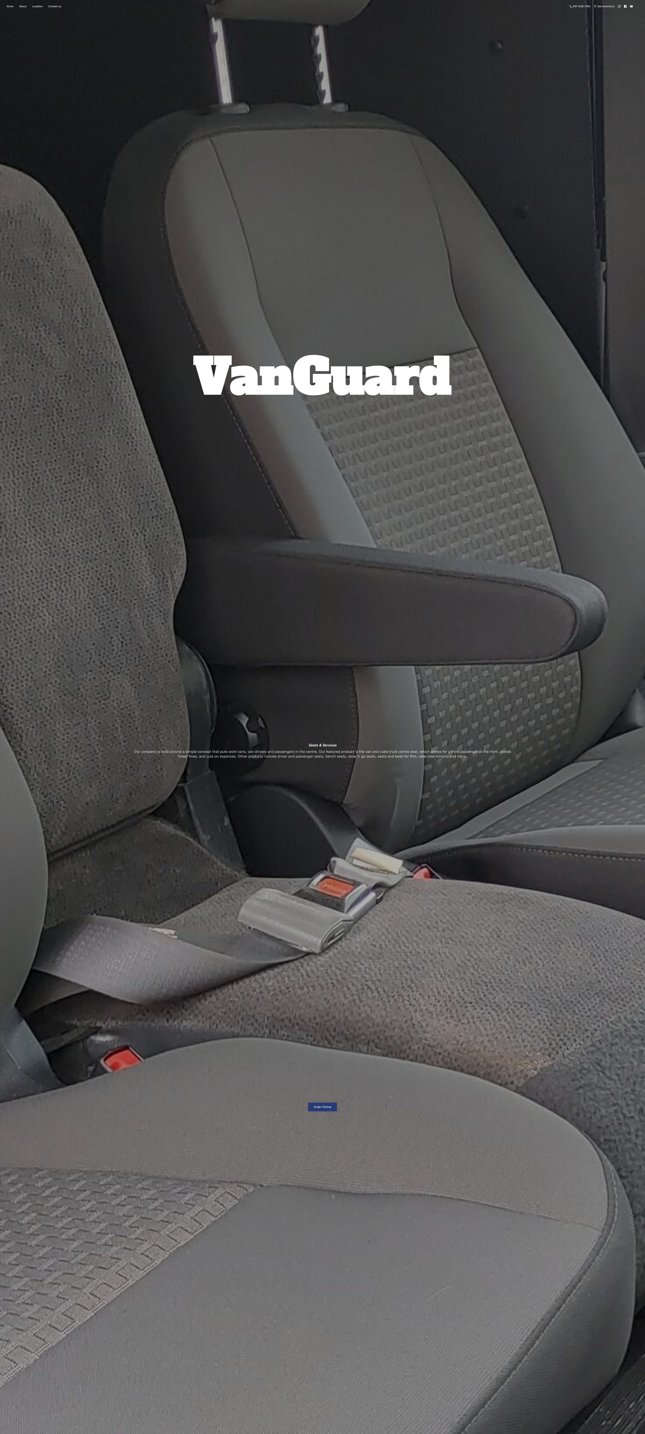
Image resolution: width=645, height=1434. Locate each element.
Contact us (54, 6)
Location (37, 6)
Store (10, 6)
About (23, 6)
